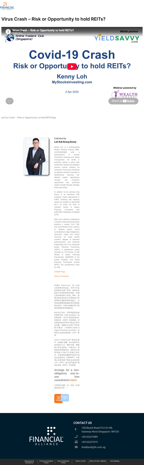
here (73, 380)
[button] (62, 398)
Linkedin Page (59, 272)
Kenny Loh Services (61, 276)
